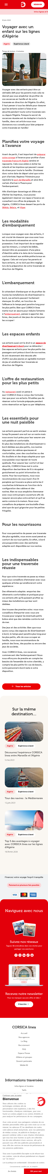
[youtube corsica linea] (32, 956)
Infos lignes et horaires (24, 1086)
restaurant (10, 392)
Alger (22, 207)
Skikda (5, 207)
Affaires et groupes (24, 1057)
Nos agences (24, 1037)
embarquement (12, 314)
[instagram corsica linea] (20, 956)
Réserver (38, 4)
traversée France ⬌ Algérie (15, 161)
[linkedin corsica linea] (24, 956)
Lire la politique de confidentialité (15, 1163)
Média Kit (24, 1065)
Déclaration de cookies (36, 1163)
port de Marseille (22, 180)
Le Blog (24, 1041)
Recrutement (24, 1045)
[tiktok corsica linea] (28, 956)
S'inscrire (22, 1004)
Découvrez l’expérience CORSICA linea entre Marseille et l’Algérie (23, 754)
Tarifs (24, 1090)
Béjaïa (13, 207)
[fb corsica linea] (16, 956)
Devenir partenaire (24, 1061)
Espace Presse (24, 1053)
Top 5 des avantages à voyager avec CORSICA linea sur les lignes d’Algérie (24, 844)
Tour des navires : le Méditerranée (24, 798)
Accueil (24, 1033)
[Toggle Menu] (6, 4)
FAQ (24, 1049)
